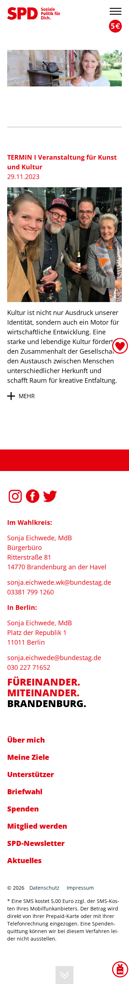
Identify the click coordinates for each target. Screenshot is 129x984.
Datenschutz (44, 887)
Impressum (80, 887)
